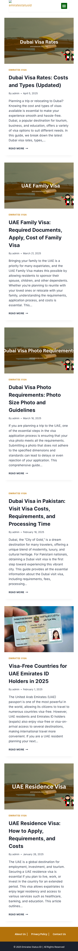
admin (15, 93)
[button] (64, 6)
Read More (18, 148)
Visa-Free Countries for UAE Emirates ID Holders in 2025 (38, 673)
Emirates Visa (18, 69)
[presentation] (39, 41)
